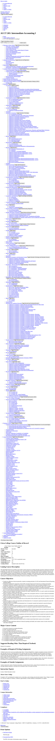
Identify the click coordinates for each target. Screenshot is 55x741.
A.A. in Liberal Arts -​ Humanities (16, 290)
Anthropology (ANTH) (11, 445)
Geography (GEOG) (10, 485)
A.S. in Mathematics (13, 284)
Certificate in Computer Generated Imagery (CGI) (19, 215)
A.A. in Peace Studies (13, 292)
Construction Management (11, 187)
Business (8, 147)
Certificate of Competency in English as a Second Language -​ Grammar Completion (26, 320)
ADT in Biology (12, 137)
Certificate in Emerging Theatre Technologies (18, 395)
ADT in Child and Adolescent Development (18, 166)
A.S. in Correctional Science (15, 100)
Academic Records (10, 77)
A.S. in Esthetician (12, 239)
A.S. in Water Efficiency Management (17, 418)
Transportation (6, 704)
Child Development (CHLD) (12, 457)
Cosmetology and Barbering (12, 195)
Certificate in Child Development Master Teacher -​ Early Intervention (23, 172)
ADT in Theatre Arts (13, 392)
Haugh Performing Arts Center (9, 699)
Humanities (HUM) (10, 490)
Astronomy (8, 111)
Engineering (8, 226)
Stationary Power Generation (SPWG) (14, 526)
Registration (8, 61)
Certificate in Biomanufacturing (15, 145)
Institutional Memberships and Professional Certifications (18, 56)
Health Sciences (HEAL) (11, 488)
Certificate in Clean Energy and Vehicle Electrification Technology (23, 126)
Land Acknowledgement (8, 700)
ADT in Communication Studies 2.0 (16, 178)
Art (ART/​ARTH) (10, 448)
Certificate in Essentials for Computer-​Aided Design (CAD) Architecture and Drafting (27, 217)
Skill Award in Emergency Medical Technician (18, 225)
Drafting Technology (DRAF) (12, 469)
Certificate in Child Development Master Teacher (19, 170)
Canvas (4, 4)
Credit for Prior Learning (11, 71)
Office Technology (10, 343)
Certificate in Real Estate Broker (15, 375)
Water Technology (10, 416)
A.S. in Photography (13, 407)
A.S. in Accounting (13, 86)
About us (5, 28)
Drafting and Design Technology (13, 212)
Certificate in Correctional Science (16, 102)
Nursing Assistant (9, 339)
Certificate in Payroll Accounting (15, 95)
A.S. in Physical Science (14, 294)
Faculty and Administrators (11, 51)
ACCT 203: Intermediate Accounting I (14, 534)
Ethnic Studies (9, 241)
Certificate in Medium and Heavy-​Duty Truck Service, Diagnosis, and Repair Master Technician (29, 130)
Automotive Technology (11, 113)
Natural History (9, 302)
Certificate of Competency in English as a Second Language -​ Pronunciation (25, 324)
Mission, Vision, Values (8, 718)
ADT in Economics (13, 222)
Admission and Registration (9, 60)
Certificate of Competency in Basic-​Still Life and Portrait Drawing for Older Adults (26, 304)
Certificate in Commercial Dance (15, 207)
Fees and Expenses (10, 62)
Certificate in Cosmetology (14, 200)
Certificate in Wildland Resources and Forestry (18, 248)
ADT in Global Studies (13, 252)
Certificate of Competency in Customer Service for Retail (21, 310)
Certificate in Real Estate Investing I (16, 376)
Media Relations (6, 702)
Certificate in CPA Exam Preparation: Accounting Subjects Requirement (24, 89)
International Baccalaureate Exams (16, 75)
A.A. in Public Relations (14, 180)
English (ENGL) (9, 475)
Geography (8, 249)
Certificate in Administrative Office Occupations (19, 345)
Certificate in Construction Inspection (16, 191)
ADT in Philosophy (13, 351)
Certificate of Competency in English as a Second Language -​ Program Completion (26, 316)
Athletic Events (6, 694)
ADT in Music (12, 299)
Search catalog (4, 42)
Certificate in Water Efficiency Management (18, 420)
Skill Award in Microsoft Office (15, 347)
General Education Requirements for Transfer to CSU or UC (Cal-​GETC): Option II (26, 428)
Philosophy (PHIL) (10, 509)
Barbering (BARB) (10, 451)
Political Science (9, 355)
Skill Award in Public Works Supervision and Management (21, 370)
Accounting (8, 85)
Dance (7, 204)
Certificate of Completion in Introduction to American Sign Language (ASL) (25, 335)
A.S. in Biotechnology (13, 143)
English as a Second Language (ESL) (14, 236)
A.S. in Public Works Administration (16, 363)
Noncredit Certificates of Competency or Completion (17, 433)
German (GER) (9, 486)
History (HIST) (9, 489)
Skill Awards (8, 432)
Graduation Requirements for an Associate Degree (16, 424)
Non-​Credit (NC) (9, 506)
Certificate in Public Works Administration (17, 366)
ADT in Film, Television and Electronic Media (18, 287)
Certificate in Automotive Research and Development (20, 122)
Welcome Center (6, 5)
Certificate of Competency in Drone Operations (19, 311)
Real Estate (8, 371)
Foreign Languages (10, 243)
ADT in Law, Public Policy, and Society (17, 288)
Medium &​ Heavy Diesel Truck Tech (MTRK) (16, 500)
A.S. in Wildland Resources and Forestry (17, 247)
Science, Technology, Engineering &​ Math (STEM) (17, 522)
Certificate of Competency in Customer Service (19, 308)
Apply (4, 7)
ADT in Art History (13, 400)
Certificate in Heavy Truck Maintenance (17, 128)
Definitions (5, 536)
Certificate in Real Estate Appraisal (16, 374)
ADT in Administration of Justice (16, 99)
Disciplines (5, 84)
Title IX (5, 720)
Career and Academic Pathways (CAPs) (11, 81)
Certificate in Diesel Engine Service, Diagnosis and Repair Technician (23, 127)
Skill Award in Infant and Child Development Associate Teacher (22, 175)
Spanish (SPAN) (9, 524)
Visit (4, 29)
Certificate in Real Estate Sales (15, 379)
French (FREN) (9, 483)
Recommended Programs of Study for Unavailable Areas (18, 435)
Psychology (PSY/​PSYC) (11, 516)
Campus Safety (6, 696)
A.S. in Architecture (13, 109)
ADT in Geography (13, 250)
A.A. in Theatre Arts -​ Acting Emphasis (17, 394)
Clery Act (5, 715)
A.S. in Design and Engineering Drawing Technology (20, 213)
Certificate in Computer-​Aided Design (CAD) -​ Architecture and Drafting (24, 216)
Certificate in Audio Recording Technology (18, 382)
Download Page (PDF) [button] (8, 737)
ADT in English (12, 231)
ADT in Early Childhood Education (16, 167)
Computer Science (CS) (11, 461)
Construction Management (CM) (13, 462)
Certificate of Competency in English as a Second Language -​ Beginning (24, 314)
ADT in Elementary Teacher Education (17, 168)
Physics (7, 352)
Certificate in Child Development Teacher (17, 173)
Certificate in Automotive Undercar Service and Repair (20, 124)
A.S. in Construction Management (16, 188)
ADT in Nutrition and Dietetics (15, 267)
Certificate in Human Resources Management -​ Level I (20, 152)
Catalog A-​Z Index (7, 537)
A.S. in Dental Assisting (14, 210)
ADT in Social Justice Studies (15, 289)
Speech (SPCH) (9, 525)
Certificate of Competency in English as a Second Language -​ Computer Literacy (26, 321)
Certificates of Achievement (12, 430)
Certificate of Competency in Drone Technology (19, 313)
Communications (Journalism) (12, 177)
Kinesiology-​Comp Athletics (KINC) (14, 496)
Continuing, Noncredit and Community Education (16, 434)
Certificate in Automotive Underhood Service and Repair (21, 125)
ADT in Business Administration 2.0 (16, 148)
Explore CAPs (9, 82)
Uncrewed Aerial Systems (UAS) (13, 396)
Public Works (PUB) (10, 517)
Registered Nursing (10, 384)
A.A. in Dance (12, 206)
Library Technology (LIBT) (12, 497)
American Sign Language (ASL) (13, 444)
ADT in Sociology (12, 388)
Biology (7, 136)
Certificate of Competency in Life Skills (17, 330)
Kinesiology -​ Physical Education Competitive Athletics (17, 276)
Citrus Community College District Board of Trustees (17, 50)
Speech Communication (11, 389)
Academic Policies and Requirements (11, 68)
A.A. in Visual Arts (13, 404)
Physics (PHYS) (9, 512)
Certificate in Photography (14, 411)
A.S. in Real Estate (13, 373)
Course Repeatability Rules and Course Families (16, 70)
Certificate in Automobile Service (16, 119)
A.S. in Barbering (12, 197)
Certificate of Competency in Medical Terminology (19, 332)
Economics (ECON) (10, 472)
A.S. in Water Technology (14, 419)
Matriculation (6, 65)
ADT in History (12, 254)
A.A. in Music (12, 300)
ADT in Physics (12, 354)
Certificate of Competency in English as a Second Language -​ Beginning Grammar (26, 318)
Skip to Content (4, 1)
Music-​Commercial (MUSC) (12, 501)
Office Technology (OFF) (11, 508)
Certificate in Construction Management (17, 192)
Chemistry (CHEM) (10, 456)
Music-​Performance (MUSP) (12, 503)
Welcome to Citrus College (9, 45)
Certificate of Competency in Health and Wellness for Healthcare (22, 327)
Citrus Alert (5, 697)
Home (4, 36)
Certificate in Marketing (14, 157)
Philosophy (8, 350)
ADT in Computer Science (14, 184)
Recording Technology (11, 380)
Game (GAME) (9, 484)
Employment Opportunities (9, 698)
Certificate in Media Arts (14, 296)
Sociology (8, 386)
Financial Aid (9, 63)
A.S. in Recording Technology (15, 381)
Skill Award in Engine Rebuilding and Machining (19, 134)
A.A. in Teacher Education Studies (16, 203)
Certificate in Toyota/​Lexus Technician (17, 132)
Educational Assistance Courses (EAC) (14, 473)
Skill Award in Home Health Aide (16, 341)
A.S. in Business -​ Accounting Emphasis (17, 151)
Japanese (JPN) (9, 494)
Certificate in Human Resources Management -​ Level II (20, 153)
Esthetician (8, 238)
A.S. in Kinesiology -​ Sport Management (17, 269)
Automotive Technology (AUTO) (13, 450)
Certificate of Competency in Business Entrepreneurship (20, 305)
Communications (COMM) (11, 460)
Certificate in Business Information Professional (19, 346)
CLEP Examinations (13, 74)
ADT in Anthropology (13, 106)
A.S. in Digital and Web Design (15, 405)
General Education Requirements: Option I (18, 427)
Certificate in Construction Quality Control (18, 193)
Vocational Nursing (10, 413)
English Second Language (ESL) (13, 477)
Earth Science (9, 218)
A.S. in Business (12, 150)
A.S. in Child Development (14, 169)
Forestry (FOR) (9, 482)
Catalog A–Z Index (7, 9)
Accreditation (6, 711)
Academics (5, 26)
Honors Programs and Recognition (13, 76)
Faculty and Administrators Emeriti (13, 52)
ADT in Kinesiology (13, 266)
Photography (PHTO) (10, 511)
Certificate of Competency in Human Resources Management (22, 328)
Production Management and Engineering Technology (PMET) (19, 357)
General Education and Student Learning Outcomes (19, 426)
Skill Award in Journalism (14, 182)
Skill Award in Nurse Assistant (15, 342)
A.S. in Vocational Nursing (14, 414)
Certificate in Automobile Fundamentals (17, 118)
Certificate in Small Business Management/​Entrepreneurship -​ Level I (23, 158)
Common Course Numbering (12, 438)
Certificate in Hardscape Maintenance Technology (19, 365)
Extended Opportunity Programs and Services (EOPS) (17, 480)
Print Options (6, 540)
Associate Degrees (10, 429)
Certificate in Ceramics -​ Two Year (16, 409)
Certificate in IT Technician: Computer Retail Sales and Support (22, 260)
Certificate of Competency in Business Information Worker (21, 307)
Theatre (7, 390)
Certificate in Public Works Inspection (17, 367)
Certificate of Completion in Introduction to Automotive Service (22, 336)
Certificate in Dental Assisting (15, 211)
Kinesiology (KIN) (10, 495)
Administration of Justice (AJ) (12, 443)
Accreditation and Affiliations (12, 47)
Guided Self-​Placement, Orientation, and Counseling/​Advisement (20, 66)
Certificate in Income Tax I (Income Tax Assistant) (19, 92)
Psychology (8, 359)
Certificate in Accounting (14, 88)
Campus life (5, 27)
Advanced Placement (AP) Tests (15, 72)
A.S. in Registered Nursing (14, 385)
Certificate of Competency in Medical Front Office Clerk (21, 331)
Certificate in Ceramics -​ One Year (16, 408)
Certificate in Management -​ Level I (16, 155)
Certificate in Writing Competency (16, 235)
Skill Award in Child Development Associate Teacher (20, 174)
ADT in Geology (12, 220)
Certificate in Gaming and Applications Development (20, 185)
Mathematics (8, 282)
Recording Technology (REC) (12, 519)
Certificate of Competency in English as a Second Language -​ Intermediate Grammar (26, 319)
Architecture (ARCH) (10, 446)
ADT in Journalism (13, 179)
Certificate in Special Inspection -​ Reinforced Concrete (20, 194)
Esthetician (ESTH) (10, 478)
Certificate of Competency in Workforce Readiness (19, 333)
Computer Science (10, 183)
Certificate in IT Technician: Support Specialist (18, 262)
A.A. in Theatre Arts (13, 393)
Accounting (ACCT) (10, 441)
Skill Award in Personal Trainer (15, 273)
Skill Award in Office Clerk (14, 348)
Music (7, 298)
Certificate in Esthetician (14, 240)
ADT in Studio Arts (13, 402)
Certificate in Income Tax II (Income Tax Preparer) (19, 94)
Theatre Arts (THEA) (10, 528)
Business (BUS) (9, 455)
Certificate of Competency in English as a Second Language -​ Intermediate (24, 315)
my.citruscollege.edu (7, 3)
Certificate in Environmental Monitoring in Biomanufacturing (22, 146)
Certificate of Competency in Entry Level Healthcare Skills (21, 326)
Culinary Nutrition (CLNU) (12, 466)
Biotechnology (9, 142)
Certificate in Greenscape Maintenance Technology (19, 364)
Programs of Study (7, 423)
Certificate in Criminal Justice (15, 104)
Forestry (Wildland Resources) (12, 245)
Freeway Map (9, 55)
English (7, 230)
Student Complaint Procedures (9, 719)
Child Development (10, 164)
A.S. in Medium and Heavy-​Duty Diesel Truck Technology (21, 115)
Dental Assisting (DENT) (11, 468)
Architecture (8, 107)
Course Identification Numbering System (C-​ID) (16, 439)
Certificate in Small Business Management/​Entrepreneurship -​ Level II (23, 159)
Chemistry (8, 163)
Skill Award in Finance (13, 161)
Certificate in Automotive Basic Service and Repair (19, 120)
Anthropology (9, 105)
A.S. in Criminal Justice (14, 101)
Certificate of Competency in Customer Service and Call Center (22, 309)
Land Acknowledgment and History (13, 57)
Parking (5, 703)
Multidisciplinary (9, 285)
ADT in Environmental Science (15, 138)
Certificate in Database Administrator (16, 258)
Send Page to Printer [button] (7, 732)
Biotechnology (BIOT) (11, 454)
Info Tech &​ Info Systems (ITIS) (13, 491)
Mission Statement (10, 58)
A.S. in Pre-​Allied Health (14, 141)
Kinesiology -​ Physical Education (13, 264)
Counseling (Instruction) (11, 202)
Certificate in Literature (13, 234)
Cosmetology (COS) (10, 463)
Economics (8, 221)
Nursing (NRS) (9, 507)
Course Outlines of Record (9, 37)
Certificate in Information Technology (17, 259)
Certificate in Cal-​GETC (14, 295)
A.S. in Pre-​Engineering (14, 228)
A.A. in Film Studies (13, 403)
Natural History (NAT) (11, 505)
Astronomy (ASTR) (10, 449)
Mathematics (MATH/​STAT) (12, 499)
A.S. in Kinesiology (13, 279)
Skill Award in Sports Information (16, 274)
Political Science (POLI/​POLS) (12, 513)
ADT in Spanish (12, 244)
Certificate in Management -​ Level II (16, 156)
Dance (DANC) (9, 467)
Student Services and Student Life (10, 78)
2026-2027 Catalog (5, 13)
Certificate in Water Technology (15, 421)
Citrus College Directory (11, 49)
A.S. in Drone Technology (14, 398)
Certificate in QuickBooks (14, 96)
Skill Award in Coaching (14, 270)
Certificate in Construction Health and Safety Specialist (20, 189)
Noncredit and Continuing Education (14, 303)
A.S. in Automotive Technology (15, 114)
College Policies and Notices (9, 535)
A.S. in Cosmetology (13, 198)
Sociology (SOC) (9, 523)
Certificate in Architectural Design (16, 110)
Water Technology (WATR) (12, 531)
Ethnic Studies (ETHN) (11, 479)
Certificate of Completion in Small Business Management (21, 338)
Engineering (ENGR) (10, 474)
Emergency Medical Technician (12, 224)
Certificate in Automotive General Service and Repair (20, 121)
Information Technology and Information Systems (16, 257)
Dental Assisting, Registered (12, 208)
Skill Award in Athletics (14, 280)
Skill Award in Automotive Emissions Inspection (19, 133)
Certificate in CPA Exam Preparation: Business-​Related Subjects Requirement (25, 90)
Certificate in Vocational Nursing (15, 415)
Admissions (5, 25)
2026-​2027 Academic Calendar (12, 46)
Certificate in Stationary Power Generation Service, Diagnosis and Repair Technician (27, 131)
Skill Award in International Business (16, 162)
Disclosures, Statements (8, 717)
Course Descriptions (7, 437)
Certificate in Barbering (14, 199)
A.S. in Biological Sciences (14, 140)
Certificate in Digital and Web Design (16, 410)
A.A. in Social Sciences (14, 293)
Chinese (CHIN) (9, 458)
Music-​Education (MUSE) (11, 502)
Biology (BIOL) (9, 452)
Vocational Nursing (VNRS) (12, 530)
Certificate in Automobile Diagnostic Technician (19, 116)
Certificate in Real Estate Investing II (16, 377)
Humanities (8, 255)
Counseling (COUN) (10, 465)
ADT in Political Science (14, 356)
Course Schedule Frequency (12, 440)
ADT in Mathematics (13, 283)
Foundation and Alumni (11, 53)
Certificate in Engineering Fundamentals (17, 229)
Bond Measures (6, 714)
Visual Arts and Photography (12, 399)
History (7, 253)
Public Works (9, 361)
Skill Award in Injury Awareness (15, 272)
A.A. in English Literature (14, 233)
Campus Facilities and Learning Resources (12, 80)
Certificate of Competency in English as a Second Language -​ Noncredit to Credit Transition (28, 322)
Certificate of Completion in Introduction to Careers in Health (22, 337)
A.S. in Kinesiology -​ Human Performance (18, 268)
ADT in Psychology (13, 360)
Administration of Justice (11, 97)
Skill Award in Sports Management (16, 275)
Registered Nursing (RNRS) (12, 520)
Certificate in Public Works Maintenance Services (19, 369)
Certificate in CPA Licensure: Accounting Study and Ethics (21, 91)
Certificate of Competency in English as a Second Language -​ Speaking (24, 325)
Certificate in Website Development (16, 263)
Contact (5, 8)
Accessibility (6, 709)
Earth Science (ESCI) (10, 471)
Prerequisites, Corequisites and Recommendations (16, 67)
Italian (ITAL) (9, 492)
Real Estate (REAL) (10, 518)
